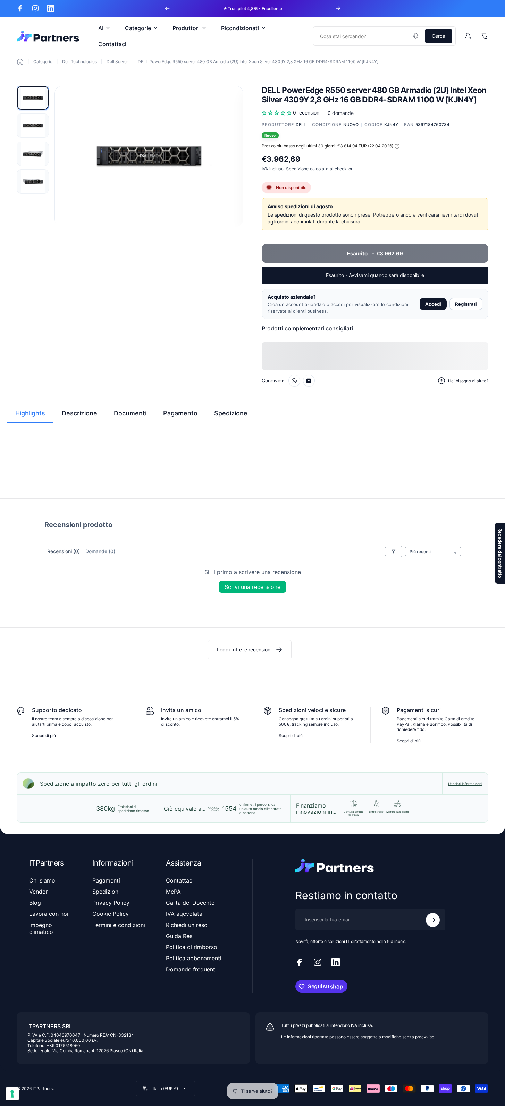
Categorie (42, 61)
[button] (277, 113)
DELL (301, 124)
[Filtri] (393, 551)
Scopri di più (44, 735)
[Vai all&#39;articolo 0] (33, 98)
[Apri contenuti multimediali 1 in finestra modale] (149, 156)
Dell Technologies (79, 61)
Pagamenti (106, 880)
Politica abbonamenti (193, 958)
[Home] (20, 61)
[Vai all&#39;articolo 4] (33, 181)
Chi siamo (42, 880)
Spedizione (297, 168)
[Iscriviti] (433, 920)
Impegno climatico (41, 928)
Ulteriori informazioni (465, 784)
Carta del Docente (190, 902)
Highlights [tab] (30, 413)
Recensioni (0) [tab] (63, 551)
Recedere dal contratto (500, 553)
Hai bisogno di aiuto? (468, 380)
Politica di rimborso (191, 947)
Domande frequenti (191, 969)
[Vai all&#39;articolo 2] (33, 125)
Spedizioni (106, 891)
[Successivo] (338, 8)
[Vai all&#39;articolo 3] (33, 154)
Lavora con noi (48, 913)
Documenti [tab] (130, 413)
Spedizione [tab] (230, 413)
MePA (173, 891)
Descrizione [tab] (79, 413)
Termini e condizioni (118, 924)
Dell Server (117, 61)
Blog (35, 902)
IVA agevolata (184, 913)
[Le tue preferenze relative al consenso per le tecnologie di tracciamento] (12, 1093)
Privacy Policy (110, 902)
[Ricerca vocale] (415, 36)
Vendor (38, 891)
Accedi (433, 304)
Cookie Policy (110, 913)
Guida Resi (180, 935)
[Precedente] (167, 8)
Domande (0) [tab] (100, 551)
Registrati (466, 304)
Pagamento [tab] (180, 413)
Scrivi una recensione (252, 586)
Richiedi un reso (187, 924)
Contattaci (180, 880)
